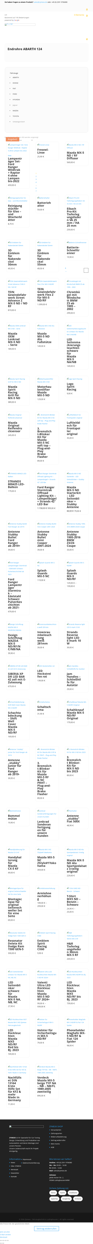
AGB (52, 1147)
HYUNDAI (16, 99)
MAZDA (15, 111)
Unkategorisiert (19, 122)
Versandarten (56, 1130)
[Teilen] (5, 1240)
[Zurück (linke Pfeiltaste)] (1, 1243)
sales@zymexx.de (40, 2)
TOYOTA (16, 116)
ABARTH (16, 77)
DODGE (15, 83)
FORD (15, 94)
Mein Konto (55, 1144)
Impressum (27, 1159)
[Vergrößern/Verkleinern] (1, 1240)
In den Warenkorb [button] (86, 270)
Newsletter (15, 1173)
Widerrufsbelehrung (58, 1137)
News (13, 1162)
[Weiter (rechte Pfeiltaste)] (3, 1243)
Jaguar (15, 105)
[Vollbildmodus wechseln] (3, 1240)
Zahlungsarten (56, 1133)
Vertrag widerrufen (58, 1140)
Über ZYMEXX (16, 1166)
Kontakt (14, 1176)
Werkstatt (14, 1169)
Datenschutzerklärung (31, 1163)
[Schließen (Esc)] (8, 1240)
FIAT (14, 88)
